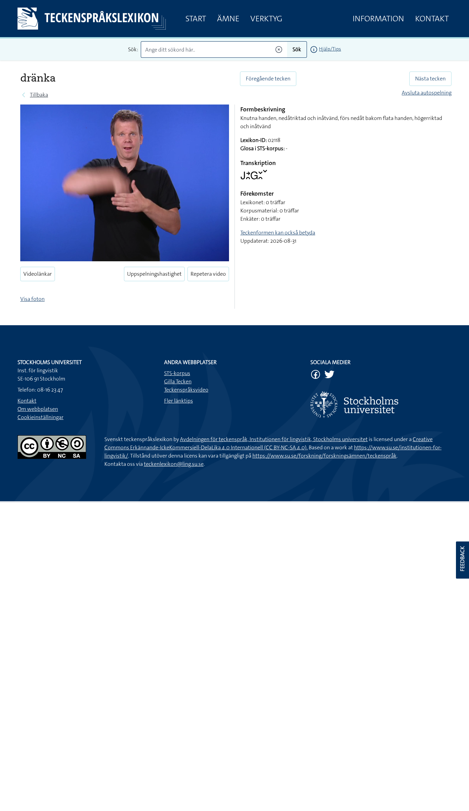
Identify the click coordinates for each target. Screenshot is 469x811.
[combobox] (214, 49)
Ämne (228, 18)
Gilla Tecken (178, 381)
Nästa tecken (430, 78)
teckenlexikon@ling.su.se (174, 464)
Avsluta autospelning (426, 92)
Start (195, 18)
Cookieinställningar (41, 417)
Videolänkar (37, 273)
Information (378, 18)
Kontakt (432, 18)
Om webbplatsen (38, 409)
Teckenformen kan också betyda (277, 232)
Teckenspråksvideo (186, 389)
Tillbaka (39, 94)
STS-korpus (177, 373)
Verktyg (266, 18)
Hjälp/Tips (330, 49)
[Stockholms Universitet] (380, 404)
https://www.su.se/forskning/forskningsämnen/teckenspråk (324, 455)
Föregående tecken (268, 78)
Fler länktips (178, 400)
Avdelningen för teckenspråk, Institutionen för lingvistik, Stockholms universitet (274, 439)
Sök (297, 49)
